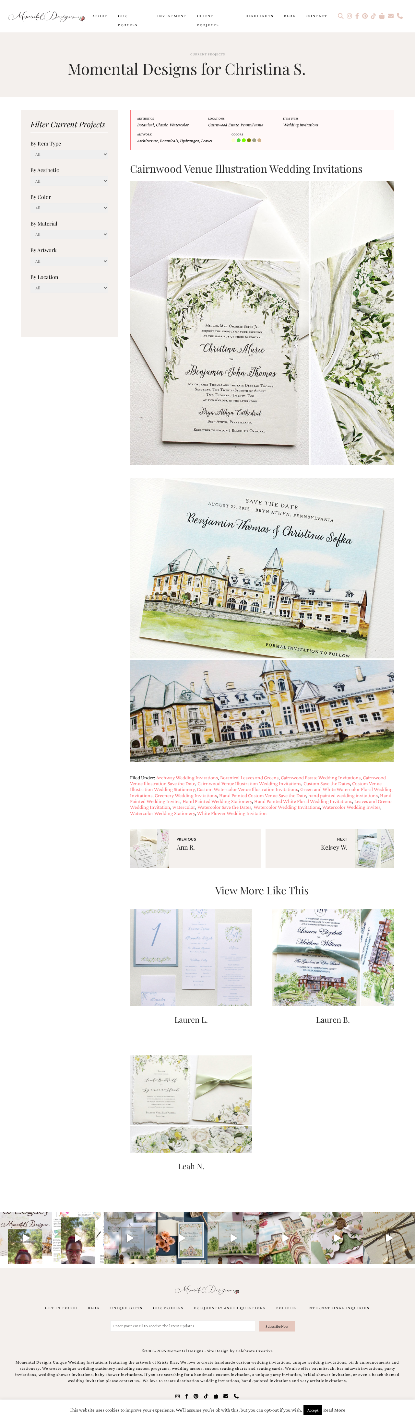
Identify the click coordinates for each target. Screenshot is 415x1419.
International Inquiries (338, 1308)
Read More (334, 1410)
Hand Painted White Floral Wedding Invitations (303, 801)
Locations (216, 118)
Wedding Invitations (300, 124)
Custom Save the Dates (326, 783)
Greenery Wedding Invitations (186, 795)
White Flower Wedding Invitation (232, 813)
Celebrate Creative (254, 1351)
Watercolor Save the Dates (224, 807)
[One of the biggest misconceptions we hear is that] (389, 1238)
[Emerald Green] (239, 140)
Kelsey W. (334, 847)
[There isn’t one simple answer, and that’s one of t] (337, 1238)
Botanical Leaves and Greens (249, 777)
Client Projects (208, 20)
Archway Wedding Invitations (187, 777)
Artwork (144, 134)
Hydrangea (189, 140)
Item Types (291, 118)
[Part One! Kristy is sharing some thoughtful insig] (78, 1238)
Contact (316, 16)
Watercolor (179, 124)
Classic (162, 124)
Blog (290, 16)
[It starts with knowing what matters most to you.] (285, 1238)
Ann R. (186, 847)
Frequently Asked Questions (230, 1308)
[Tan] (260, 140)
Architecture (147, 140)
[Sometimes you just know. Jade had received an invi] (233, 1238)
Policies (286, 1308)
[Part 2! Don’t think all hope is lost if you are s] (26, 1238)
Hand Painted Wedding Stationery (217, 801)
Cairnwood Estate (223, 124)
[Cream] (234, 140)
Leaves (206, 140)
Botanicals (169, 140)
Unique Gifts (126, 1308)
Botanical (145, 124)
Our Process (128, 20)
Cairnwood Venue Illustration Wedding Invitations (249, 783)
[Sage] (254, 140)
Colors (237, 134)
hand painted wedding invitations (343, 795)
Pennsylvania (252, 124)
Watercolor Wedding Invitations (287, 807)
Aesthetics (145, 118)
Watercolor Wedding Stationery (162, 813)
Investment (172, 16)
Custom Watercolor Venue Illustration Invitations (247, 789)
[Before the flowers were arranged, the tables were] (130, 1238)
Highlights (259, 16)
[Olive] (249, 140)
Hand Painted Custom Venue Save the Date (262, 795)
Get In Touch (61, 1308)
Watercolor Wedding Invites (351, 807)
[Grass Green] (244, 140)
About (100, 16)
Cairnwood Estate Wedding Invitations (321, 777)
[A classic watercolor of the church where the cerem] (182, 1238)
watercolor (183, 807)
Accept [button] (312, 1410)
